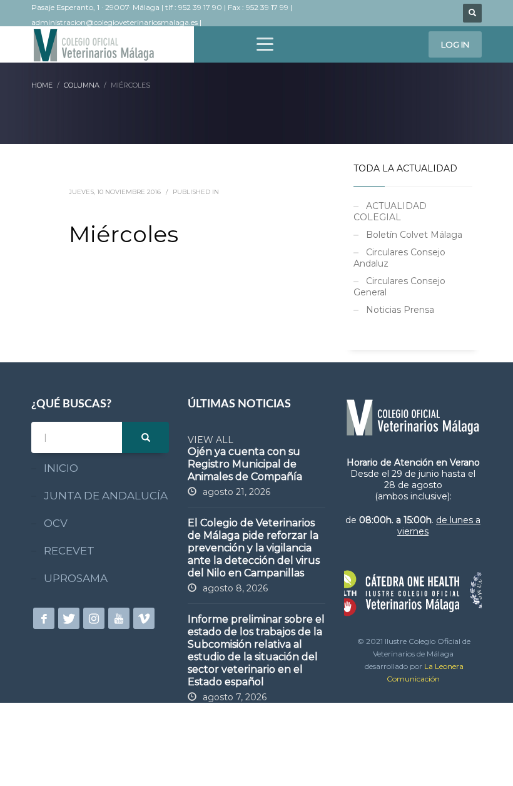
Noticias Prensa (400, 309)
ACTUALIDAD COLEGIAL (390, 211)
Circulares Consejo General (399, 286)
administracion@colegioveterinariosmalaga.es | (117, 22)
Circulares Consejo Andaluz (399, 258)
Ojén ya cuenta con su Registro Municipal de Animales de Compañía (245, 464)
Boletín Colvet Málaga (414, 234)
